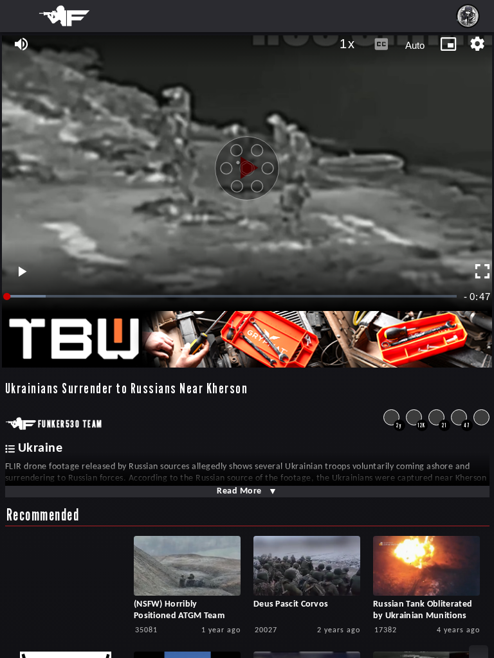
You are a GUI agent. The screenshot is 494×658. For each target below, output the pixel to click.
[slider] (232, 296)
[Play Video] (247, 163)
